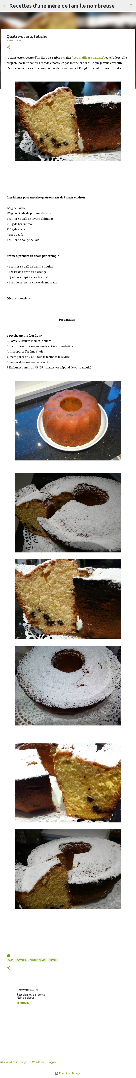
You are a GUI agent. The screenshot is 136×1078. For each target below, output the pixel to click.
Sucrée (53, 960)
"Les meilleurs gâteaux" (88, 57)
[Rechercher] (119, 6)
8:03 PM (34, 990)
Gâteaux (21, 960)
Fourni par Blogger (70, 1073)
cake (10, 960)
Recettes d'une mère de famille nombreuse (62, 6)
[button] (9, 47)
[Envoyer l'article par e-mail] (9, 956)
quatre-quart (37, 960)
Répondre (23, 1003)
